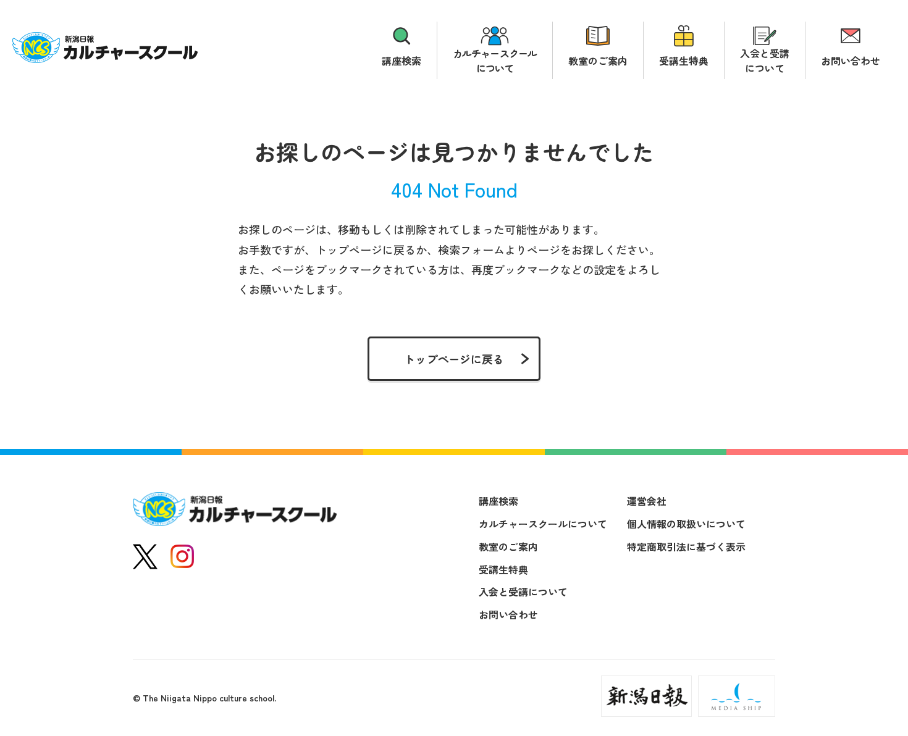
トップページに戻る (454, 359)
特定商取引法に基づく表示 (686, 546)
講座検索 (401, 60)
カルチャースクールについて (495, 60)
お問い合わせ (850, 60)
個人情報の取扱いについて (686, 523)
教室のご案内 (598, 60)
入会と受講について (764, 60)
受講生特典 (683, 60)
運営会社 (646, 500)
